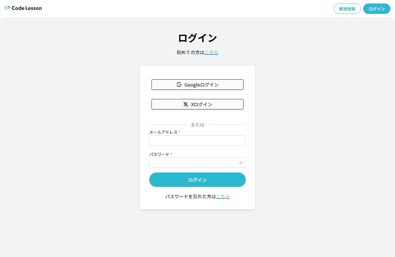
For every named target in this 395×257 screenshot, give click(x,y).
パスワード (160, 154)
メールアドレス (164, 132)
